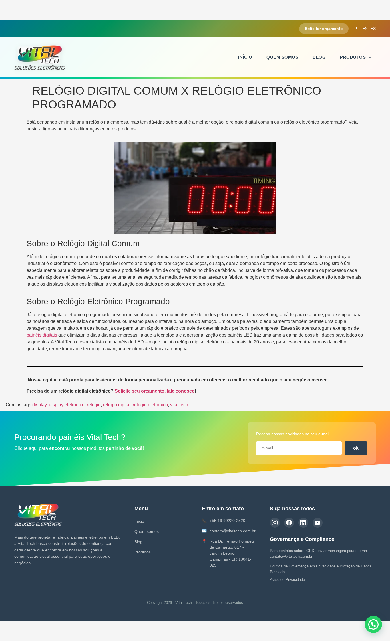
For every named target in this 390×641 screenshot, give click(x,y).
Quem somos (146, 531)
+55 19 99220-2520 (227, 520)
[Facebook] (289, 523)
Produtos (142, 552)
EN (365, 28)
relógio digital (116, 404)
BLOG (319, 57)
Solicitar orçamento (324, 28)
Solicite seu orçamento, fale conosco (155, 391)
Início (139, 521)
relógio (94, 404)
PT (356, 28)
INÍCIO (245, 57)
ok (356, 448)
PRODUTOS (353, 57)
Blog (138, 541)
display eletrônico (67, 404)
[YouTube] (318, 523)
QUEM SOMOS (282, 57)
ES (373, 28)
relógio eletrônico (150, 404)
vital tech (179, 404)
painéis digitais (42, 335)
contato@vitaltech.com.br (233, 531)
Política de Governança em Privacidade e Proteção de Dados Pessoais (320, 569)
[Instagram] (275, 523)
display (39, 404)
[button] (373, 624)
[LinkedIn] (303, 523)
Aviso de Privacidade (287, 579)
